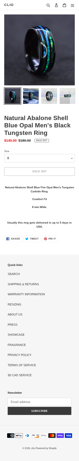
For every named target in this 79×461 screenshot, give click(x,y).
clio (9, 5)
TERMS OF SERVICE (22, 365)
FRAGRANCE (17, 345)
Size (6, 151)
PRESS (12, 324)
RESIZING (14, 304)
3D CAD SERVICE (20, 375)
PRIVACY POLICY (19, 355)
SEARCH (14, 274)
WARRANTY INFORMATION (26, 294)
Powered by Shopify (46, 448)
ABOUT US (15, 314)
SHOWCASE (16, 334)
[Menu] (72, 5)
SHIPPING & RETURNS (23, 284)
